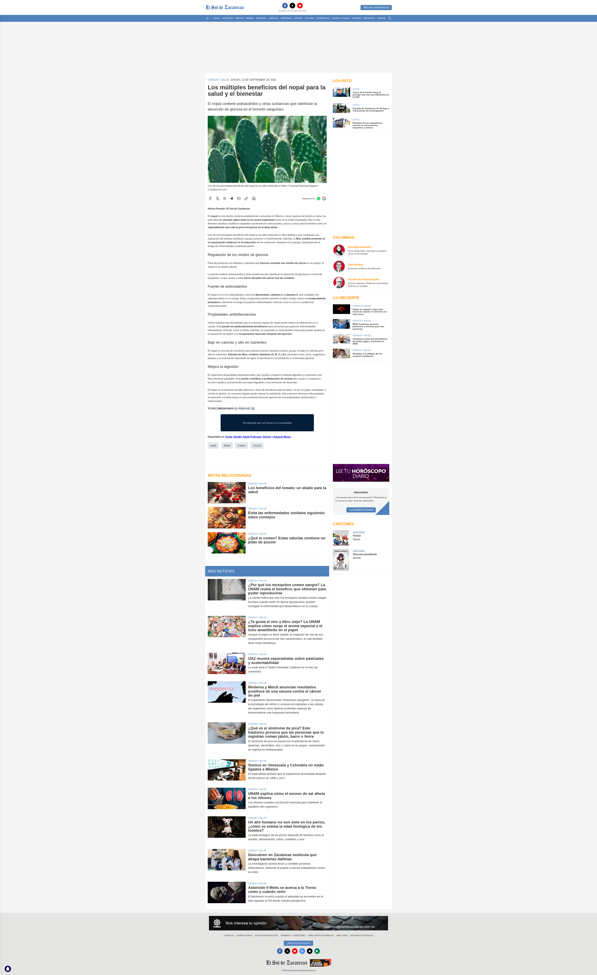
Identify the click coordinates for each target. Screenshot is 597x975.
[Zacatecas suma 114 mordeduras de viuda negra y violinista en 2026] (341, 339)
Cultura (309, 18)
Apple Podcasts (252, 437)
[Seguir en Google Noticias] (324, 198)
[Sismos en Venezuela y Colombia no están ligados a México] (227, 771)
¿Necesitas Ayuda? (298, 943)
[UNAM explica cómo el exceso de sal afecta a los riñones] (227, 800)
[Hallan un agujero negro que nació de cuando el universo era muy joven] (341, 309)
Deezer (267, 437)
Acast (228, 437)
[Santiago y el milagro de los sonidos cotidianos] (341, 353)
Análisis (273, 18)
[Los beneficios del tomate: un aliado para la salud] (227, 492)
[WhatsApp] (225, 198)
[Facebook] (285, 5)
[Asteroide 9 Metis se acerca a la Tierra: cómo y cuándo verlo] (227, 894)
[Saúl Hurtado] (339, 266)
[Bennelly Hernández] (339, 250)
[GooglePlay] (317, 951)
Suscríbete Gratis (361, 510)
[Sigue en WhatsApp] (318, 198)
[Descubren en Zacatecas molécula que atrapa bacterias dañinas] (227, 863)
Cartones (286, 18)
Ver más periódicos (376, 7)
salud (213, 445)
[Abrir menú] (207, 18)
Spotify (237, 437)
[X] (292, 5)
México (240, 18)
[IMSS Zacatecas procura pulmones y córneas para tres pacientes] (341, 324)
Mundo (250, 18)
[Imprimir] (253, 198)
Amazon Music (282, 437)
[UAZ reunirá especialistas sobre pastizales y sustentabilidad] (227, 665)
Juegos (381, 18)
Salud (227, 445)
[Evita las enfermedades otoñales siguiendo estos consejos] (227, 517)
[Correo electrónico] (238, 198)
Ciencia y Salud (340, 18)
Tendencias (322, 18)
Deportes (369, 18)
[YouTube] (300, 5)
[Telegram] (231, 198)
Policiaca (227, 18)
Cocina (257, 445)
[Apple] (309, 951)
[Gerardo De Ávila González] (339, 282)
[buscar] (390, 18)
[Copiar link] (246, 198)
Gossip (298, 18)
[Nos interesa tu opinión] (298, 923)
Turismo (356, 18)
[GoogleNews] (302, 951)
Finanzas (261, 18)
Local (216, 18)
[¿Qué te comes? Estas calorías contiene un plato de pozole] (227, 542)
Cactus (241, 445)
